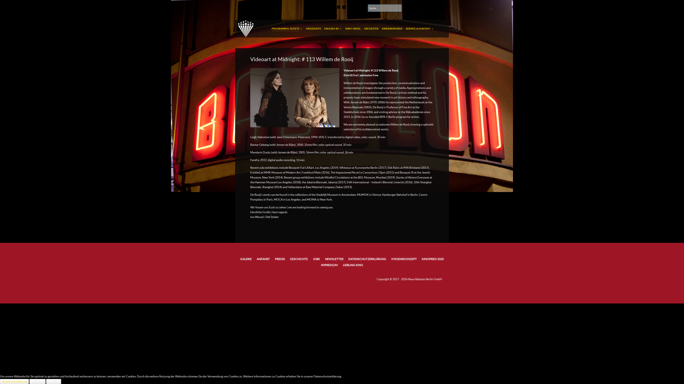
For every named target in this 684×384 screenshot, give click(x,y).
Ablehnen (53, 381)
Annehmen (37, 381)
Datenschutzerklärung (14, 381)
